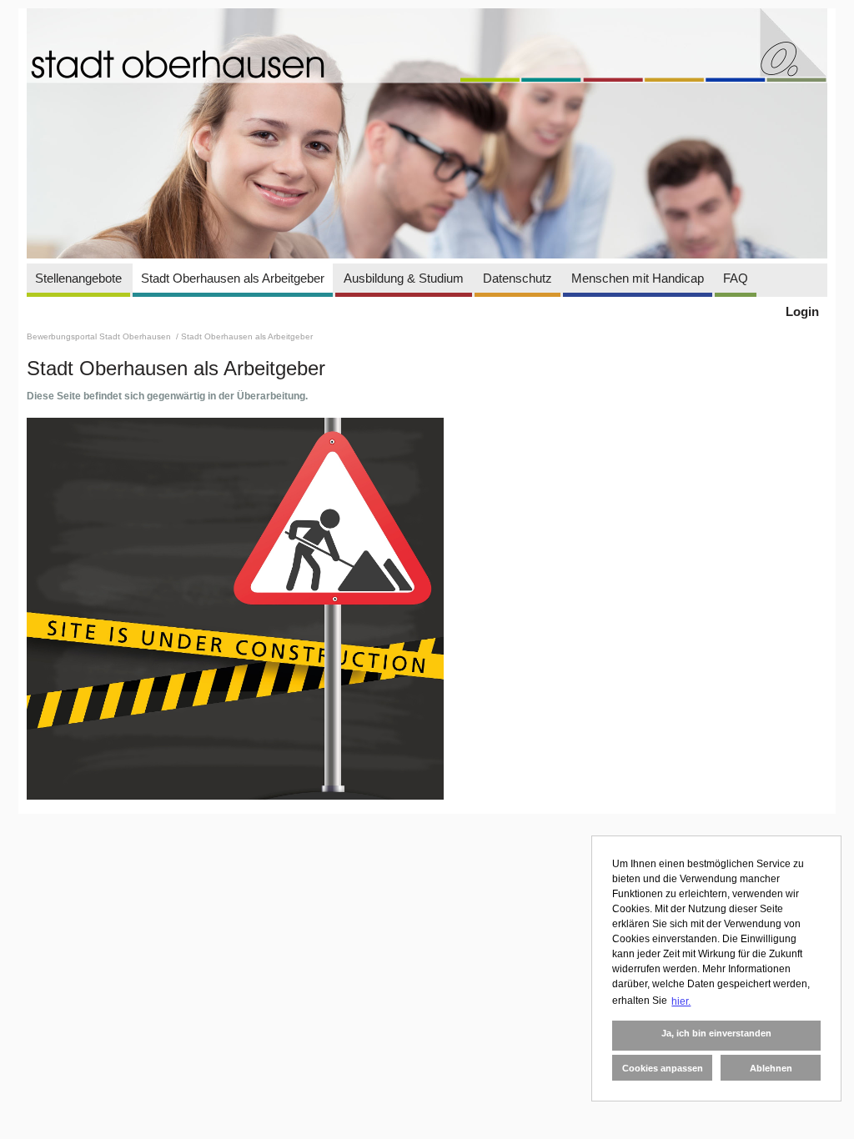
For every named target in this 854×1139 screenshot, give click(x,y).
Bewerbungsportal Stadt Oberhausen (100, 336)
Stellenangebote (78, 278)
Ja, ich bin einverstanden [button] (716, 1033)
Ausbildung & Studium (404, 278)
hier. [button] (681, 1001)
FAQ (735, 278)
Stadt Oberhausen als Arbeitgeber (232, 278)
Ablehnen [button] (771, 1068)
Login (802, 311)
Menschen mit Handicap (637, 278)
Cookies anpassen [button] (662, 1068)
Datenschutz (517, 278)
